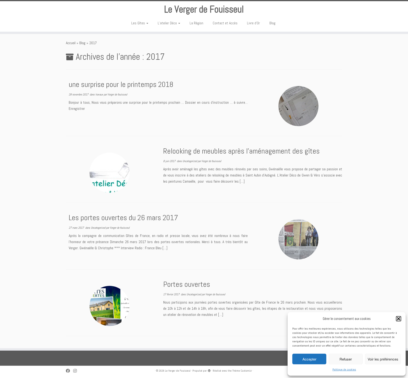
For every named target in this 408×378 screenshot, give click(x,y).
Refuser (346, 359)
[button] (398, 318)
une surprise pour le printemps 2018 (121, 84)
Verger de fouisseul (117, 94)
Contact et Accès (225, 23)
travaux (99, 94)
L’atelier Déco (168, 23)
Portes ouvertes (186, 284)
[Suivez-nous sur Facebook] (69, 371)
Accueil (71, 42)
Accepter (309, 359)
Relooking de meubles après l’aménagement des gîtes (241, 151)
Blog (272, 23)
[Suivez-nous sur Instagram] (76, 371)
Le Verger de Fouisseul (204, 9)
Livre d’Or (253, 23)
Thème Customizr (242, 370)
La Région (196, 23)
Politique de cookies (344, 369)
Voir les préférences (383, 359)
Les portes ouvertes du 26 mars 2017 (123, 217)
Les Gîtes (138, 23)
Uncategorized (190, 161)
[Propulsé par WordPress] (209, 370)
